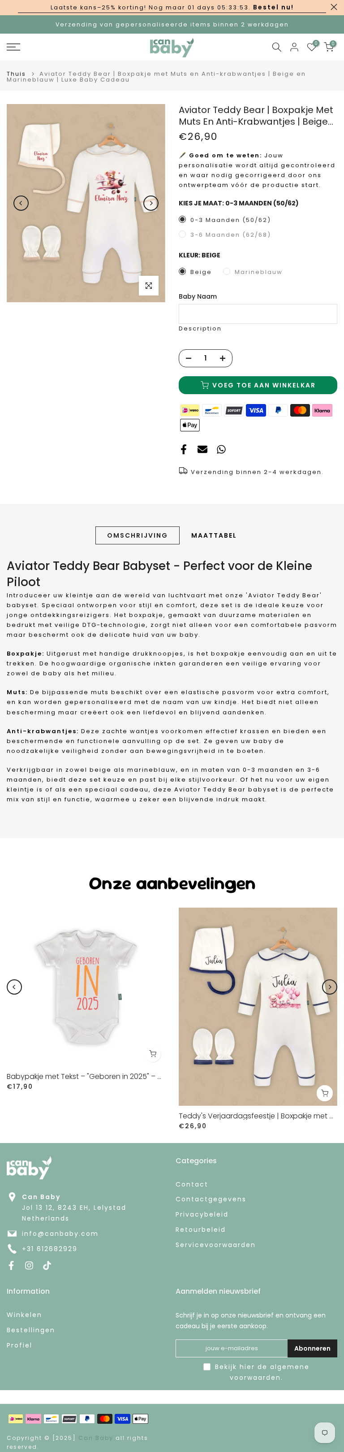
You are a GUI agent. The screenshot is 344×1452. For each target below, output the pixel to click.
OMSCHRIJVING (137, 534)
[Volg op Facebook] (11, 1265)
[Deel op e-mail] (202, 449)
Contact (192, 1184)
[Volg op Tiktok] (47, 1265)
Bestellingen (31, 1330)
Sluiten (10, 7)
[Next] (151, 203)
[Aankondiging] (172, 7)
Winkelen (24, 1315)
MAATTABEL (214, 534)
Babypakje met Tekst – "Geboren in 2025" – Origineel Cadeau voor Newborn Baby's (150, 1076)
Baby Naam (198, 296)
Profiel (19, 1345)
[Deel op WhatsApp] (221, 449)
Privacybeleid (202, 1214)
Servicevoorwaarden (216, 1245)
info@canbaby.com (60, 1234)
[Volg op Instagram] (29, 1265)
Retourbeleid (201, 1230)
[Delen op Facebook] (184, 449)
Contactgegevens (211, 1199)
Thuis (16, 74)
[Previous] (21, 203)
